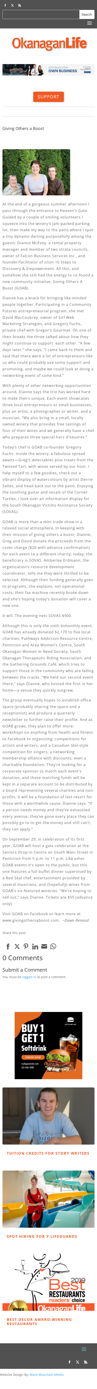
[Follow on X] (12, 5)
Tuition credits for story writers (48, 1153)
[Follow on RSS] (19, 5)
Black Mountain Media (47, 1374)
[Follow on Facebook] (5, 5)
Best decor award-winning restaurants (39, 1321)
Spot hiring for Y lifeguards (42, 1236)
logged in (29, 977)
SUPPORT (48, 97)
